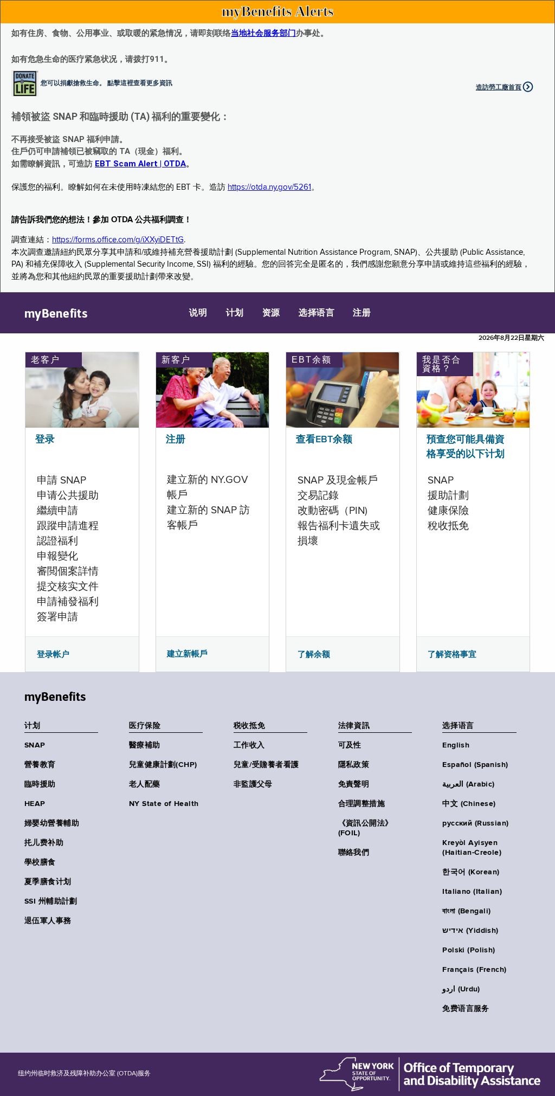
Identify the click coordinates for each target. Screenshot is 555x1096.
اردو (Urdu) (461, 989)
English (455, 745)
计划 (235, 313)
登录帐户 (53, 654)
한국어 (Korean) (470, 872)
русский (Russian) (475, 823)
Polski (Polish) (468, 950)
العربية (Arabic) (468, 784)
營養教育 (40, 765)
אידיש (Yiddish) (470, 930)
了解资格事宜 (452, 654)
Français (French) (474, 969)
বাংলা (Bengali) (466, 911)
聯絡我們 (354, 852)
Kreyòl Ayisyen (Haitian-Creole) (471, 847)
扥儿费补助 (43, 843)
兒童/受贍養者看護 (266, 765)
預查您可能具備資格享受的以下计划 (466, 447)
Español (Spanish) (475, 765)
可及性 (350, 745)
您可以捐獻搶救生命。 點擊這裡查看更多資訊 (106, 82)
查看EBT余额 (324, 439)
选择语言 (316, 313)
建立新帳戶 (187, 654)
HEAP (35, 804)
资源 (271, 313)
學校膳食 (40, 862)
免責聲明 (354, 784)
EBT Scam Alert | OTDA (140, 164)
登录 (45, 439)
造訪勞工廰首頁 (498, 87)
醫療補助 (144, 745)
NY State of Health (164, 804)
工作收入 (249, 745)
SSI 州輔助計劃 (51, 901)
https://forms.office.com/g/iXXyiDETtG (118, 240)
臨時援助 (40, 784)
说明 (198, 313)
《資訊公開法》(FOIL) (365, 828)
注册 (362, 313)
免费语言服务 (465, 1009)
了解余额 (314, 654)
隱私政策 (354, 765)
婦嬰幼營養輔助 (51, 823)
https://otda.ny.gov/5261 (269, 187)
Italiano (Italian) (472, 891)
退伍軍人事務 (48, 921)
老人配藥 (144, 784)
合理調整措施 (361, 804)
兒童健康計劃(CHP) (163, 765)
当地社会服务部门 (263, 33)
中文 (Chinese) (468, 804)
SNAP (35, 745)
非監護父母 (253, 784)
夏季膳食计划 (48, 882)
